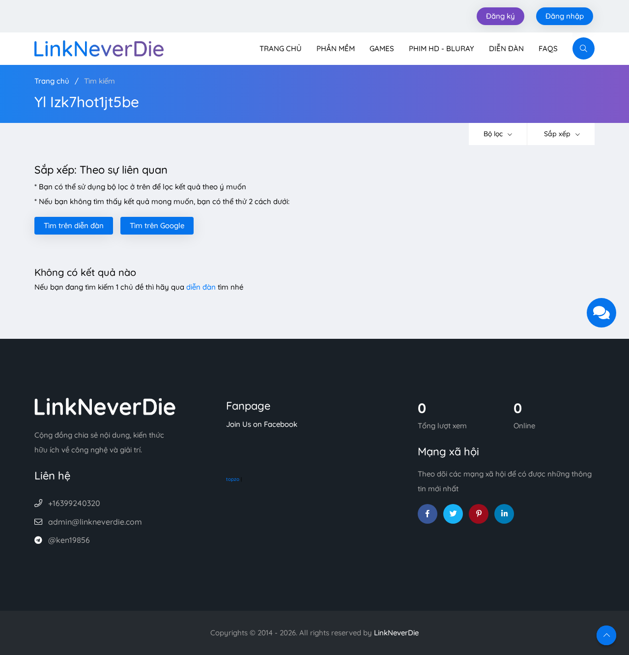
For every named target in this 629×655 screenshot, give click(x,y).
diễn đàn (201, 287)
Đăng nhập (564, 16)
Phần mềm (335, 48)
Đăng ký (500, 16)
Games (382, 48)
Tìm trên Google (157, 225)
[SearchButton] (583, 48)
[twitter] (453, 514)
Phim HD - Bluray (441, 48)
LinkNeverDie (396, 632)
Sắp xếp (558, 133)
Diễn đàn (506, 48)
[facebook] (427, 514)
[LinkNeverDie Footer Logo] (105, 405)
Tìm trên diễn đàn (74, 225)
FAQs (548, 48)
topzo (232, 479)
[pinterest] (478, 514)
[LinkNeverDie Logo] (99, 47)
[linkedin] (504, 514)
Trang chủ (280, 48)
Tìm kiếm (99, 81)
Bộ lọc (494, 133)
